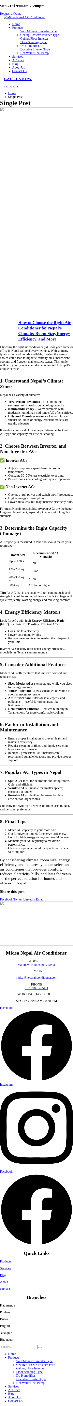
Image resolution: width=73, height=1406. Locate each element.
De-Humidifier (29, 45)
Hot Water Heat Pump (34, 53)
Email (39, 899)
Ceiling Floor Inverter (34, 38)
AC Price (18, 60)
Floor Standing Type (33, 42)
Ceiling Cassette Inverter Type (39, 35)
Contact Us (19, 71)
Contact (5, 1288)
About (4, 1282)
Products (17, 27)
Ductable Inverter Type (35, 49)
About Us (18, 67)
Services (17, 56)
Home (16, 24)
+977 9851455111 (36, 988)
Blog (15, 64)
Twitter (18, 899)
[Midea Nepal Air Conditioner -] (24, 17)
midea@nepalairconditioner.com (36, 977)
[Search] (40, 1347)
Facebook (6, 899)
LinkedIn (29, 899)
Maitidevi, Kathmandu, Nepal (36, 964)
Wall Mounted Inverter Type (38, 31)
